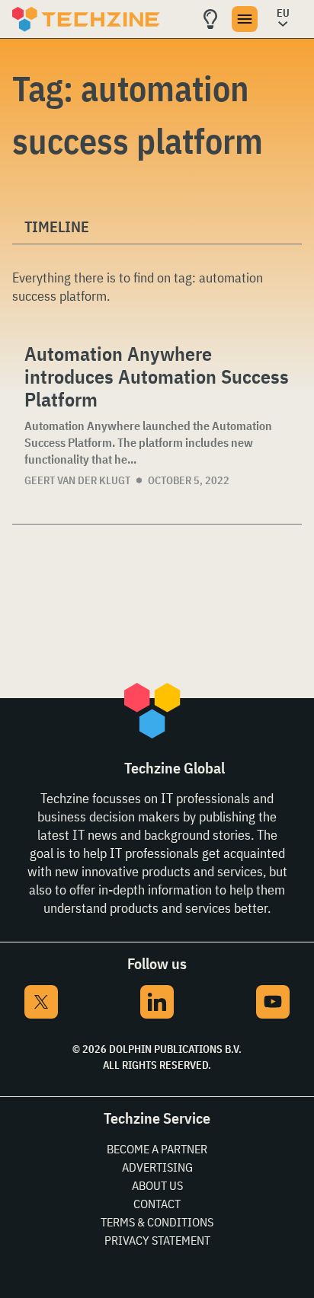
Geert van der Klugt (77, 480)
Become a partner (157, 1148)
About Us (157, 1185)
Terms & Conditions (157, 1221)
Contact (157, 1203)
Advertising (157, 1167)
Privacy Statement (157, 1240)
